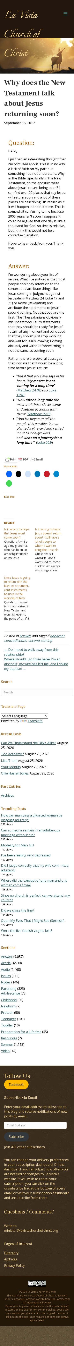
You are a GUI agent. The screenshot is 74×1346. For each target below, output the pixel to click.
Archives (7, 795)
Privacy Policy (14, 1265)
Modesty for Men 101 (17, 845)
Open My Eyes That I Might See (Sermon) (32, 920)
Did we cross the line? (17, 910)
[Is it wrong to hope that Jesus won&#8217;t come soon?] (19, 543)
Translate (35, 721)
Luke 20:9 (44, 442)
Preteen (7, 1012)
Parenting (8, 988)
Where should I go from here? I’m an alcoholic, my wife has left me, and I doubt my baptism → (36, 664)
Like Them (9, 760)
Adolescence (10, 993)
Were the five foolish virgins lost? (26, 930)
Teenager (8, 1019)
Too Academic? (12, 754)
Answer (25, 636)
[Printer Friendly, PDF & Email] (24, 459)
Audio (5, 969)
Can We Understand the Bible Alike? (28, 743)
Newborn (8, 1006)
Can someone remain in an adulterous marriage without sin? (30, 832)
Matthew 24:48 (28, 390)
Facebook (16, 1084)
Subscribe (16, 1136)
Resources (9, 1038)
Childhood (9, 1000)
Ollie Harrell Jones (15, 773)
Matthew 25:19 (39, 414)
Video (5, 1051)
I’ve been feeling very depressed (26, 855)
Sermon (7, 1044)
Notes (5, 982)
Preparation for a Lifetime (21, 1032)
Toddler (7, 1025)
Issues (6, 976)
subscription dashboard (34, 1164)
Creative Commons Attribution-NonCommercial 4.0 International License (42, 1300)
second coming (40, 640)
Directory (11, 1253)
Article (6, 963)
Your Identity (11, 767)
